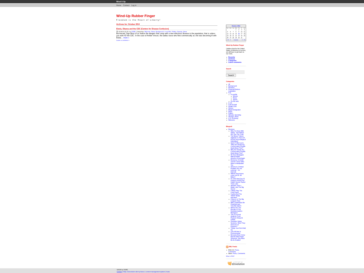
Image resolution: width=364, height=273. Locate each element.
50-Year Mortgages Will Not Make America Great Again (238, 156)
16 (239, 34)
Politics (174, 31)
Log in (133, 5)
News (153, 31)
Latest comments (234, 62)
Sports (235, 99)
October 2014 (236, 26)
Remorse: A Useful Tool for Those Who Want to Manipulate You (237, 162)
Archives (231, 59)
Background (160, 31)
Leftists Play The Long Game (236, 191)
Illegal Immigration (234, 110)
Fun (229, 93)
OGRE (133, 31)
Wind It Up (121, 2)
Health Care (232, 106)
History (230, 108)
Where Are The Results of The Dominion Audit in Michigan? (236, 210)
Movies (235, 96)
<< (228, 40)
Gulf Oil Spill (232, 105)
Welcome (147, 31)
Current (236, 40)
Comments (232, 252)
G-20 (230, 103)
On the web (235, 101)
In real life (168, 31)
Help (124, 271)
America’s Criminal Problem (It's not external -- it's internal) (237, 169)
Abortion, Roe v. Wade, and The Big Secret (237, 187)
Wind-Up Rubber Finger (135, 16)
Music (235, 98)
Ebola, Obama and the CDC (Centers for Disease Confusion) (142, 29)
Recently (231, 57)
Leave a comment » (122, 40)
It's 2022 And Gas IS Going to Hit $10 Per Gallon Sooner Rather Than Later (238, 181)
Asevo (142, 271)
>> (244, 40)
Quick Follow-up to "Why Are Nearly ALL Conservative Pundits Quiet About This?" (238, 145)
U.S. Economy (233, 118)
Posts (237, 250)
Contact (126, 5)
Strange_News (182, 31)
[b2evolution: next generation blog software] (236, 265)
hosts (168, 271)
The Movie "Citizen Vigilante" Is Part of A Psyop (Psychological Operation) (238, 138)
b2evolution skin (132, 271)
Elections (231, 87)
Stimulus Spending (234, 115)
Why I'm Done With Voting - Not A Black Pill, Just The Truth (237, 132)
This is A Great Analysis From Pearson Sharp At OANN (237, 217)
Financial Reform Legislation (234, 90)
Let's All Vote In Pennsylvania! (236, 232)
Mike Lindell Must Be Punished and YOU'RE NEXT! (238, 204)
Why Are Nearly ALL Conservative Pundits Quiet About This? (238, 151)
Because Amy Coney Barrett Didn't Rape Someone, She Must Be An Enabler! (238, 237)
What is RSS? (230, 256)
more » (126, 38)
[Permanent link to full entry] (117, 31)
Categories (232, 60)
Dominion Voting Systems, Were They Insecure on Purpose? (238, 223)
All (229, 84)
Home (118, 5)
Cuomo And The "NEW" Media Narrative (236, 195)
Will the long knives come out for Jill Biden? (237, 175)
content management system (155, 271)
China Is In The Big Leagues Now (237, 200)
